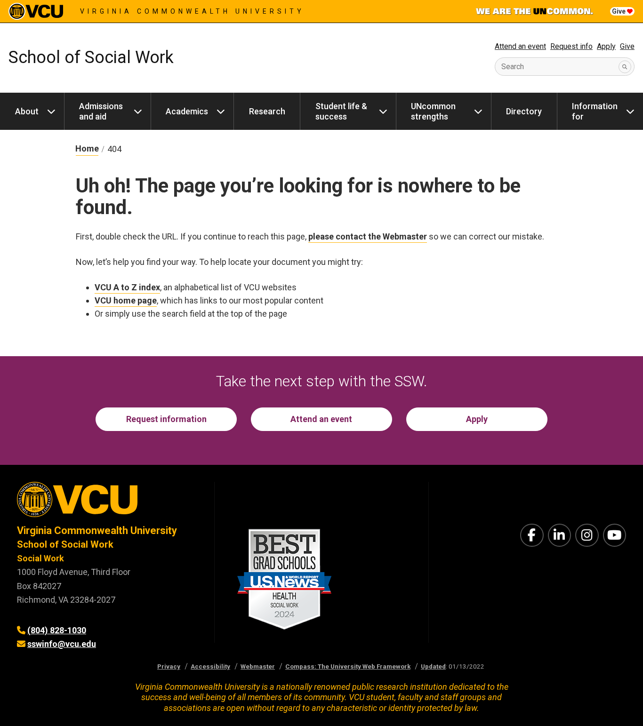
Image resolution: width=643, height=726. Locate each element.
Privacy (168, 666)
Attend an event (520, 46)
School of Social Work (91, 57)
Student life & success (341, 111)
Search (512, 66)
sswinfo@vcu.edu (61, 644)
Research (267, 111)
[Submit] (625, 66)
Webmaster (258, 666)
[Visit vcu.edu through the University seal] (107, 503)
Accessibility (210, 666)
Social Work (40, 558)
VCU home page (126, 300)
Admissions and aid (101, 111)
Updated (433, 666)
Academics (187, 111)
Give (619, 11)
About (27, 111)
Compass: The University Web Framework (347, 666)
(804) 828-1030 (56, 630)
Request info (571, 46)
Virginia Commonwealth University (192, 11)
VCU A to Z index (127, 287)
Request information (166, 419)
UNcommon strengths (433, 111)
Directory (524, 111)
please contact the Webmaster (367, 236)
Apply (606, 46)
